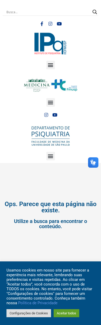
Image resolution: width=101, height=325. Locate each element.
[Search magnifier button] (94, 12)
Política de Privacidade (37, 303)
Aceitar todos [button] (66, 313)
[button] (50, 65)
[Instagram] (50, 24)
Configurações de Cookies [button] (29, 313)
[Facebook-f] (42, 24)
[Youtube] (59, 24)
